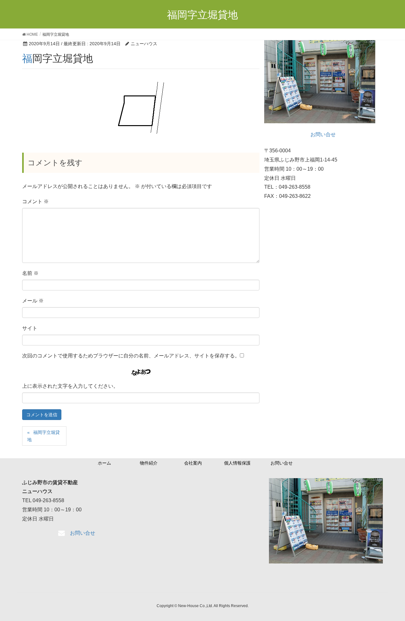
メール (33, 300)
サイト (29, 328)
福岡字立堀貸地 (43, 436)
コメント (35, 201)
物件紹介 (149, 463)
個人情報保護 (237, 463)
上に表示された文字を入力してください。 (70, 386)
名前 (30, 273)
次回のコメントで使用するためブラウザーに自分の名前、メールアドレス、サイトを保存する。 (131, 355)
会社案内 (193, 463)
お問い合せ (282, 463)
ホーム (104, 463)
